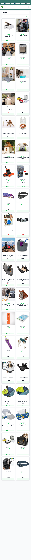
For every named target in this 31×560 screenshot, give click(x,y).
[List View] (28, 16)
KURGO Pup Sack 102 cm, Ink (22, 401)
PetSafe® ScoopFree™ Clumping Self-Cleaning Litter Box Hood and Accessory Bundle (8, 425)
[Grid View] (26, 16)
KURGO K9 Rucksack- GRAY (23, 35)
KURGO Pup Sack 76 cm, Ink (8, 401)
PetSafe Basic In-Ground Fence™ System (23, 109)
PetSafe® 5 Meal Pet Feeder (23, 133)
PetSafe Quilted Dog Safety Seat (8, 109)
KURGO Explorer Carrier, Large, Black (22, 449)
